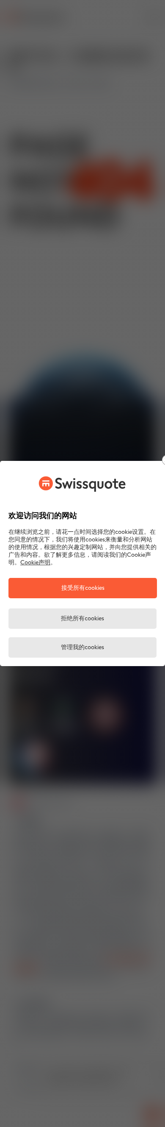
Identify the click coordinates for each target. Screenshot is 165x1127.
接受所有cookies (82, 588)
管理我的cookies (82, 647)
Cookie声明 (35, 563)
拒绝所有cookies (82, 619)
